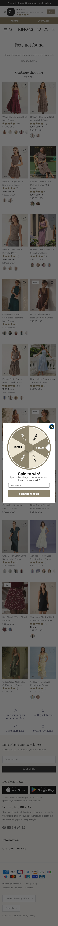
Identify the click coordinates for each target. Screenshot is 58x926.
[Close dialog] (51, 426)
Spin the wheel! (29, 493)
